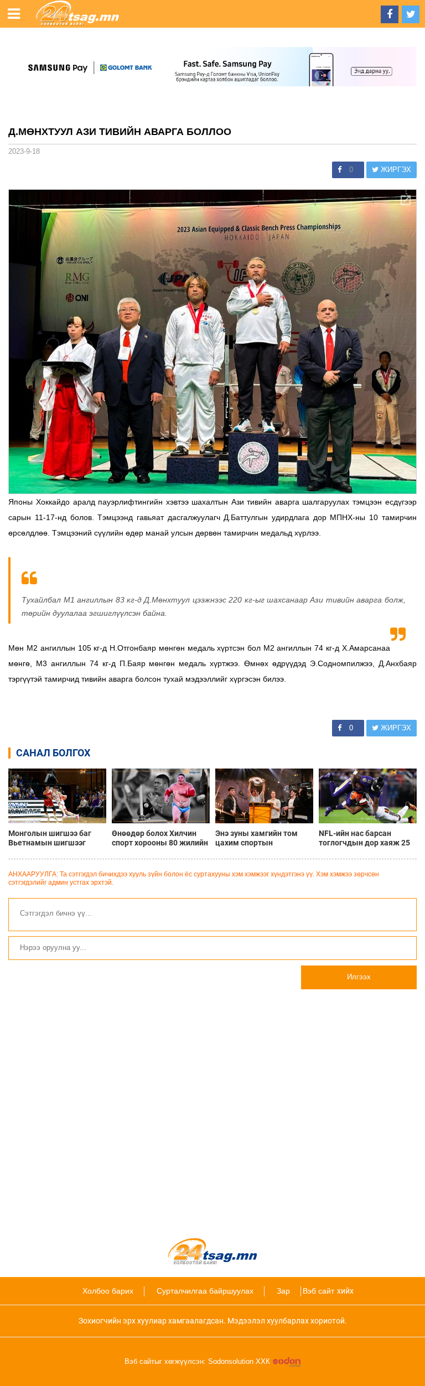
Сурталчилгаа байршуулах (205, 1290)
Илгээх (359, 977)
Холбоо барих (107, 1290)
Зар (283, 1290)
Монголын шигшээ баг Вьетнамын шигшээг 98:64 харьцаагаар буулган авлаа (49, 838)
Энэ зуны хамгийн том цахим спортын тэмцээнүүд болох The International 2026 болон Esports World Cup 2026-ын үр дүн (264, 838)
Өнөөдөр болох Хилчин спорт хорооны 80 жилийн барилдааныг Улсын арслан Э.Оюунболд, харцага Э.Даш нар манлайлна (160, 838)
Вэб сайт (318, 1290)
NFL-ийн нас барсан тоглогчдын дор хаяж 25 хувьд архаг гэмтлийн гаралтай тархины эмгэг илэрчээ (364, 838)
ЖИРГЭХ (395, 169)
